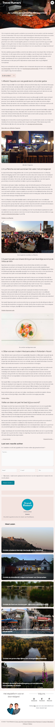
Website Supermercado (7, 310)
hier (35, 706)
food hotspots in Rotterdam (30, 68)
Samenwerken (31, 721)
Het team (24, 721)
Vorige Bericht (6, 439)
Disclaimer (50, 721)
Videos (30, 724)
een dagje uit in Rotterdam (34, 124)
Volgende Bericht (48, 439)
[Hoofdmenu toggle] (52, 2)
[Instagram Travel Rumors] (13, 708)
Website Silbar (5, 398)
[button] (48, 3)
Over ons (18, 721)
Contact (44, 721)
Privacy (25, 724)
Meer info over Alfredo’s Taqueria (10, 128)
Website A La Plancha (7, 218)
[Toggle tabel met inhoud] (12, 75)
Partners (38, 721)
